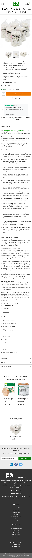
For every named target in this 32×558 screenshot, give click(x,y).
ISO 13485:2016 (16, 544)
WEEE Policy (16, 539)
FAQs (16, 518)
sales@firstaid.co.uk (17, 493)
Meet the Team (16, 512)
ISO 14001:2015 (16, 546)
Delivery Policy (16, 534)
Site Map (16, 514)
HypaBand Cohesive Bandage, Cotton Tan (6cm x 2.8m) (22, 399)
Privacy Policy (16, 530)
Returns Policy (16, 537)
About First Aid (16, 508)
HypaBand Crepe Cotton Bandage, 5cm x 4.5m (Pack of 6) (16, 438)
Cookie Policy (16, 532)
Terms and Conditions (16, 528)
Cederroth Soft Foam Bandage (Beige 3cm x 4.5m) (8, 399)
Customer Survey (16, 521)
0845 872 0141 (17, 490)
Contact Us (16, 510)
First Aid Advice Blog (16, 516)
